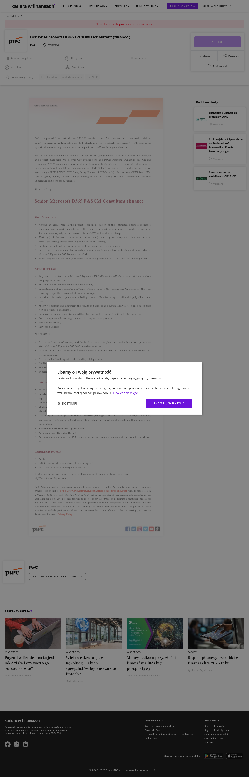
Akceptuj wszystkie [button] (169, 403)
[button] (67, 403)
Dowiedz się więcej (126, 393)
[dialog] (124, 388)
